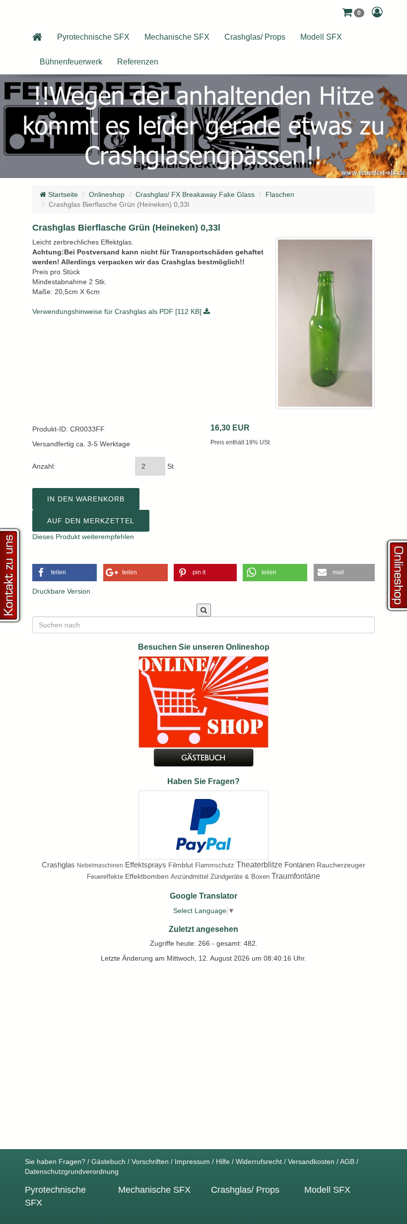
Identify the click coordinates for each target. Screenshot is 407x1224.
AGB (347, 1161)
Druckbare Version (61, 591)
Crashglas (58, 864)
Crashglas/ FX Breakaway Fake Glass (195, 194)
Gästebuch (108, 1161)
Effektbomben (147, 876)
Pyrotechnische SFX (93, 37)
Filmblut (180, 865)
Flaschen (280, 194)
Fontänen (299, 864)
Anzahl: (44, 466)
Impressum (192, 1161)
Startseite (62, 194)
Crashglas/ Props (254, 37)
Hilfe (223, 1161)
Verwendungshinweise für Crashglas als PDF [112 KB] (118, 311)
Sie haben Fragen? (55, 1161)
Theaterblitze (259, 864)
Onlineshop (107, 194)
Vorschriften (150, 1161)
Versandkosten (311, 1161)
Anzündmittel (189, 876)
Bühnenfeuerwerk (71, 62)
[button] (353, 12)
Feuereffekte (105, 876)
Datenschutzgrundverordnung (72, 1171)
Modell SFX (321, 37)
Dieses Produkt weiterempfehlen (83, 537)
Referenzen (137, 62)
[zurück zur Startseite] (37, 37)
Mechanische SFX (176, 37)
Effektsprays (145, 864)
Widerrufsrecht (259, 1161)
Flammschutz (214, 865)
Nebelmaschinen (100, 865)
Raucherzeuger (341, 865)
